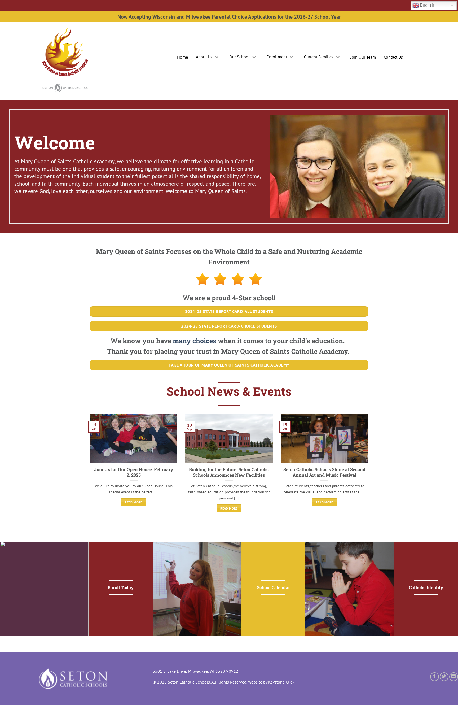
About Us (204, 56)
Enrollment (277, 56)
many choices (194, 340)
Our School (239, 56)
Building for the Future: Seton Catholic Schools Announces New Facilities (229, 472)
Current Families (318, 56)
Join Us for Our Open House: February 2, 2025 (133, 472)
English (426, 5)
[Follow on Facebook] (434, 676)
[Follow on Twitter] (444, 676)
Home (182, 57)
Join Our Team (363, 57)
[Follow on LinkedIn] (453, 676)
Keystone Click (281, 682)
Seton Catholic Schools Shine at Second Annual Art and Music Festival (324, 472)
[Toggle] (216, 57)
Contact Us (393, 57)
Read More (133, 502)
